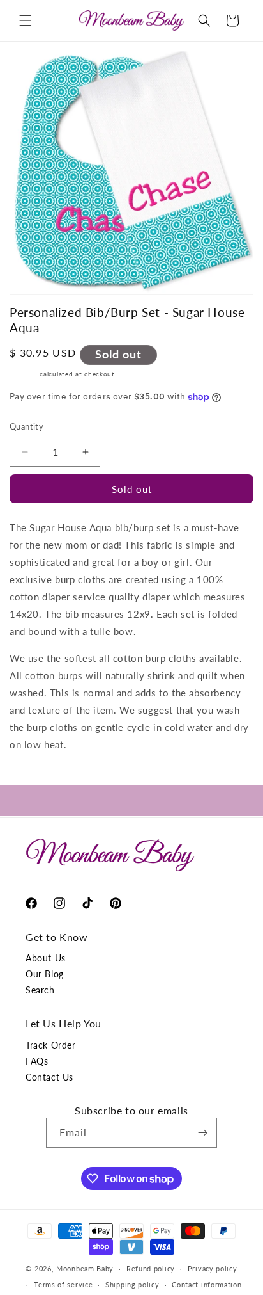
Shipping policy (132, 1284)
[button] (25, 20)
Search (40, 990)
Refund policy (150, 1268)
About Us (46, 958)
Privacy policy (212, 1268)
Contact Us (49, 1077)
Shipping (24, 374)
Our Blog (45, 974)
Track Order (51, 1045)
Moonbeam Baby (85, 1268)
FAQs (37, 1061)
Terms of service (63, 1284)
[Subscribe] (202, 1133)
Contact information (206, 1284)
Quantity (26, 426)
